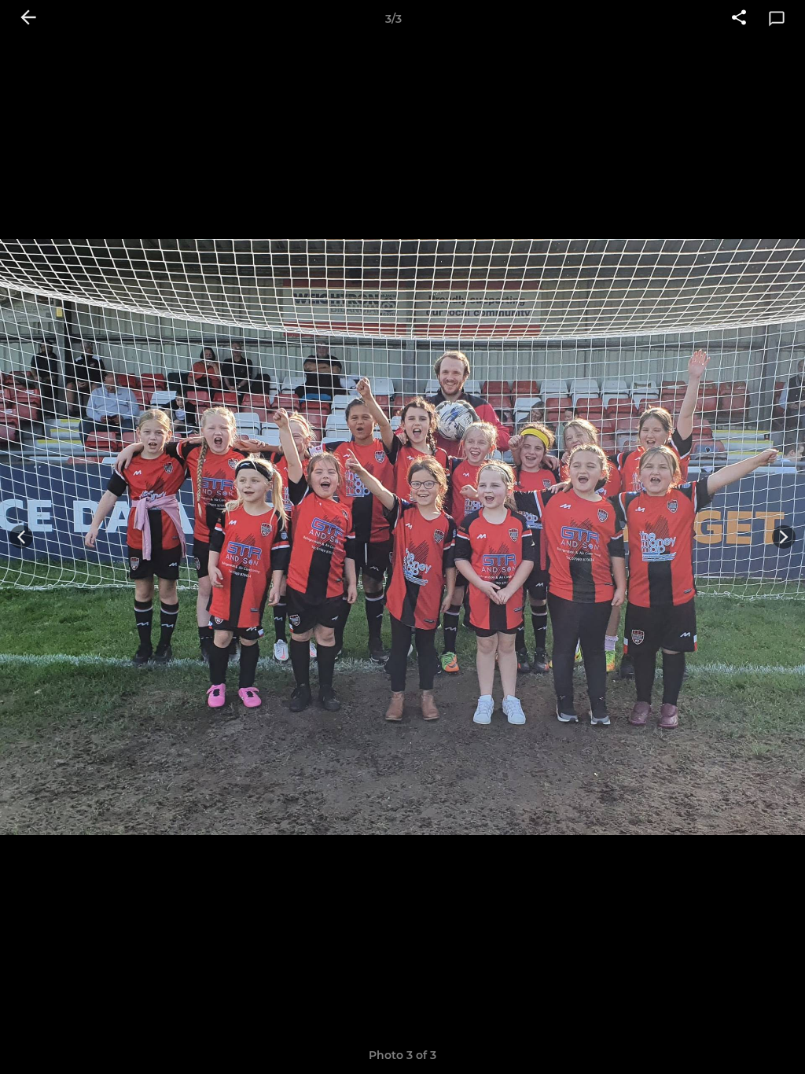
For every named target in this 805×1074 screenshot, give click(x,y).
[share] (739, 19)
